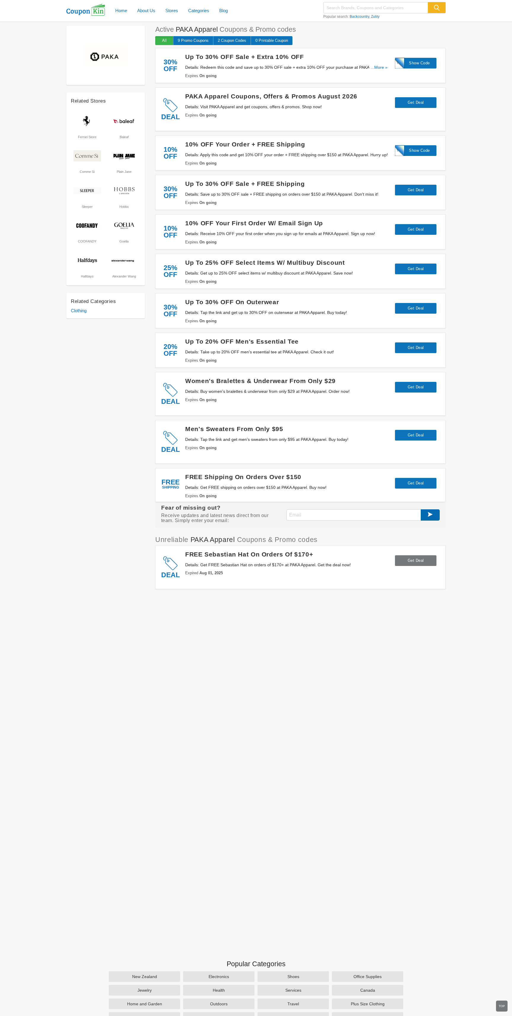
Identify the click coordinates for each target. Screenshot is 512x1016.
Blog (223, 10)
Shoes (293, 976)
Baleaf (124, 137)
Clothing (79, 310)
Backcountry (359, 17)
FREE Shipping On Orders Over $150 (243, 476)
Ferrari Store (87, 137)
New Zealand (144, 976)
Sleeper (87, 206)
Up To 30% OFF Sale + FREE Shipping (245, 183)
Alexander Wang (124, 276)
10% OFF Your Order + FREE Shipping (245, 144)
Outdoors (219, 1003)
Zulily (375, 17)
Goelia (124, 241)
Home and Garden (144, 1003)
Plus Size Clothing (368, 1003)
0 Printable (271, 40)
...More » (379, 67)
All (164, 40)
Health (219, 990)
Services (293, 990)
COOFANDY (87, 241)
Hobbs (124, 206)
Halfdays (87, 276)
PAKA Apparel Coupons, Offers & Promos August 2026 (271, 96)
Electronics (219, 976)
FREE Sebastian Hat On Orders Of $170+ (249, 554)
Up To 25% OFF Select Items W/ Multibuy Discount (265, 262)
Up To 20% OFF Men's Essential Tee (242, 341)
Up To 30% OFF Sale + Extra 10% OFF (244, 56)
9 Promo (193, 40)
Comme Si (87, 171)
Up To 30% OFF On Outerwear (232, 302)
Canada (367, 990)
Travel (293, 1003)
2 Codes (232, 40)
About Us (146, 10)
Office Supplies (367, 976)
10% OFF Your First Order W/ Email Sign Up (254, 223)
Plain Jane (124, 171)
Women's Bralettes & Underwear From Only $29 (260, 380)
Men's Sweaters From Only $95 (234, 428)
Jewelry (144, 990)
